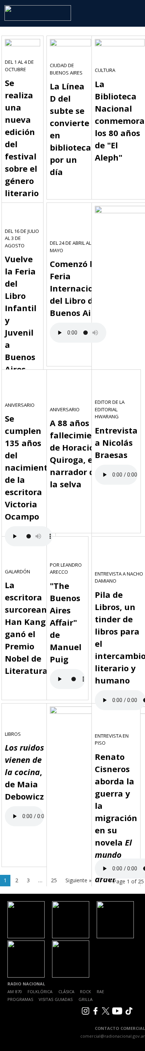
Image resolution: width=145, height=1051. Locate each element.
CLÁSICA (66, 991)
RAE (100, 991)
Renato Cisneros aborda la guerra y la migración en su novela (116, 817)
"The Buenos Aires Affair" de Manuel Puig (65, 622)
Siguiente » (78, 880)
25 (54, 880)
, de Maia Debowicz (24, 772)
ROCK (85, 991)
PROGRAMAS (20, 999)
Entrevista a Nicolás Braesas (116, 442)
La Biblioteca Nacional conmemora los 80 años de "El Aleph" (120, 120)
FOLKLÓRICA (40, 991)
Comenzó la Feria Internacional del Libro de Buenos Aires (78, 288)
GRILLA (85, 999)
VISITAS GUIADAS (55, 999)
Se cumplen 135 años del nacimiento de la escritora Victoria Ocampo (28, 467)
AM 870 (14, 991)
